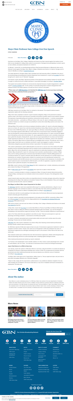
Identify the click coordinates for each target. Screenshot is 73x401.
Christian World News (28, 370)
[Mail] (37, 57)
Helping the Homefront (12, 354)
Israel (10, 371)
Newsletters (56, 349)
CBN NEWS (26, 9)
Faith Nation (27, 373)
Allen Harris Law (16, 169)
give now (65, 4)
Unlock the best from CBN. (25, 294)
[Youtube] (31, 388)
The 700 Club (18, 9)
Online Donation (42, 349)
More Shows (27, 377)
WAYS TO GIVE (42, 347)
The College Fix (48, 190)
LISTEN (47, 9)
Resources (26, 358)
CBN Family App (28, 379)
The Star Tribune (58, 81)
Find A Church (27, 356)
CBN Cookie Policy (34, 394)
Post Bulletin (30, 169)
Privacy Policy (19, 394)
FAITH (33, 9)
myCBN (59, 394)
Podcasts (55, 369)
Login (69, 1)
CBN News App (13, 380)
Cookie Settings (47, 397)
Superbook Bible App (43, 369)
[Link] (40, 57)
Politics (11, 378)
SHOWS (26, 365)
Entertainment (13, 376)
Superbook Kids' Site (43, 371)
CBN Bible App (27, 360)
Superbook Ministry (43, 367)
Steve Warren (12, 52)
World (10, 369)
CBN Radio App (57, 371)
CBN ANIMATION (43, 365)
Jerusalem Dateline (29, 375)
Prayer (25, 351)
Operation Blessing (14, 349)
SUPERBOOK (40, 9)
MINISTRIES (12, 347)
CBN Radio (56, 367)
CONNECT (56, 347)
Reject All (55, 397)
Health (11, 374)
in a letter (56, 75)
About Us (55, 358)
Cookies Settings (53, 394)
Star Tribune (30, 165)
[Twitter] (33, 57)
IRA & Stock (41, 353)
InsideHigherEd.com (29, 71)
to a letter (15, 199)
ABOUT (52, 9)
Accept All (64, 397)
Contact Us (62, 1)
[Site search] (57, 10)
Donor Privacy (26, 394)
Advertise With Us (57, 353)
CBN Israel (12, 351)
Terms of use (12, 394)
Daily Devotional (28, 349)
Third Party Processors (44, 394)
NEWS (11, 365)
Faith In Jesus (27, 353)
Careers (55, 356)
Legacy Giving (42, 351)
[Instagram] (38, 388)
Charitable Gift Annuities (42, 356)
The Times (23, 208)
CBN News (12, 187)
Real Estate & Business (41, 360)
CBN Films (12, 357)
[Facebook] (29, 57)
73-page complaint (17, 85)
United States (12, 367)
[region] (36, 398)
